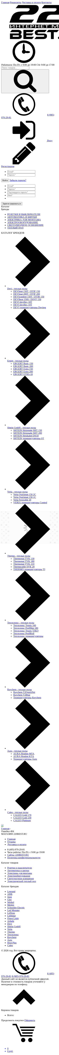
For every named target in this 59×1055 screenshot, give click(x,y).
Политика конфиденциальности (23, 857)
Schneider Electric (16, 907)
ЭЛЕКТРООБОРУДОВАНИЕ (22, 222)
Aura (9, 940)
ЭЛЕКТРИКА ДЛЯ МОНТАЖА (24, 219)
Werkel (10, 902)
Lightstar (11, 915)
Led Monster (13, 910)
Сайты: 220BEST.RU (18, 855)
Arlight (10, 921)
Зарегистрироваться (11, 204)
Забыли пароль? (18, 180)
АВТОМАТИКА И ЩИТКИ (22, 217)
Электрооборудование (18, 876)
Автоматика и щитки (18, 870)
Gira (9, 899)
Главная (5, 2)
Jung (9, 897)
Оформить (29, 1020)
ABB (9, 894)
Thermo (11, 932)
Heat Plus (11, 942)
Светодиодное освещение (20, 878)
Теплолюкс (13, 934)
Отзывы (11, 841)
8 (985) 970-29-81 (20, 976)
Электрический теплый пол (21, 881)
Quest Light (13, 918)
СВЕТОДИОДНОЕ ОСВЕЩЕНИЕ (25, 225)
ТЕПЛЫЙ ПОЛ (15, 228)
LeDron (11, 913)
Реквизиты (15, 2)
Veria (9, 929)
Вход (49, 140)
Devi (9, 924)
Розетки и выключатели (19, 868)
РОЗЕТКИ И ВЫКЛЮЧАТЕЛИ (23, 214)
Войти (5, 180)
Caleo (10, 945)
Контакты (46, 2)
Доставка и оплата (31, 2)
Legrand (11, 891)
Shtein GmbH (14, 926)
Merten (10, 905)
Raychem (11, 937)
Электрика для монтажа (19, 873)
